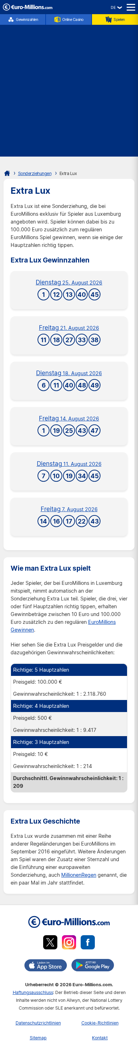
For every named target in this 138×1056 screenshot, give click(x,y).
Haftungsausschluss (33, 992)
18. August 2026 (69, 373)
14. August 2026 (69, 418)
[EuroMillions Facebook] (88, 943)
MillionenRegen (78, 875)
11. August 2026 (69, 464)
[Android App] (93, 966)
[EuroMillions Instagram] (69, 943)
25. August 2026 (69, 282)
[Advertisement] (69, 87)
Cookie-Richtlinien (100, 1023)
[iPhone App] (46, 967)
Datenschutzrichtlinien (38, 1023)
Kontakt (100, 1037)
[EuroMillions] (27, 9)
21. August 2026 (69, 327)
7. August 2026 (69, 509)
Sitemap (38, 1037)
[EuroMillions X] (50, 943)
